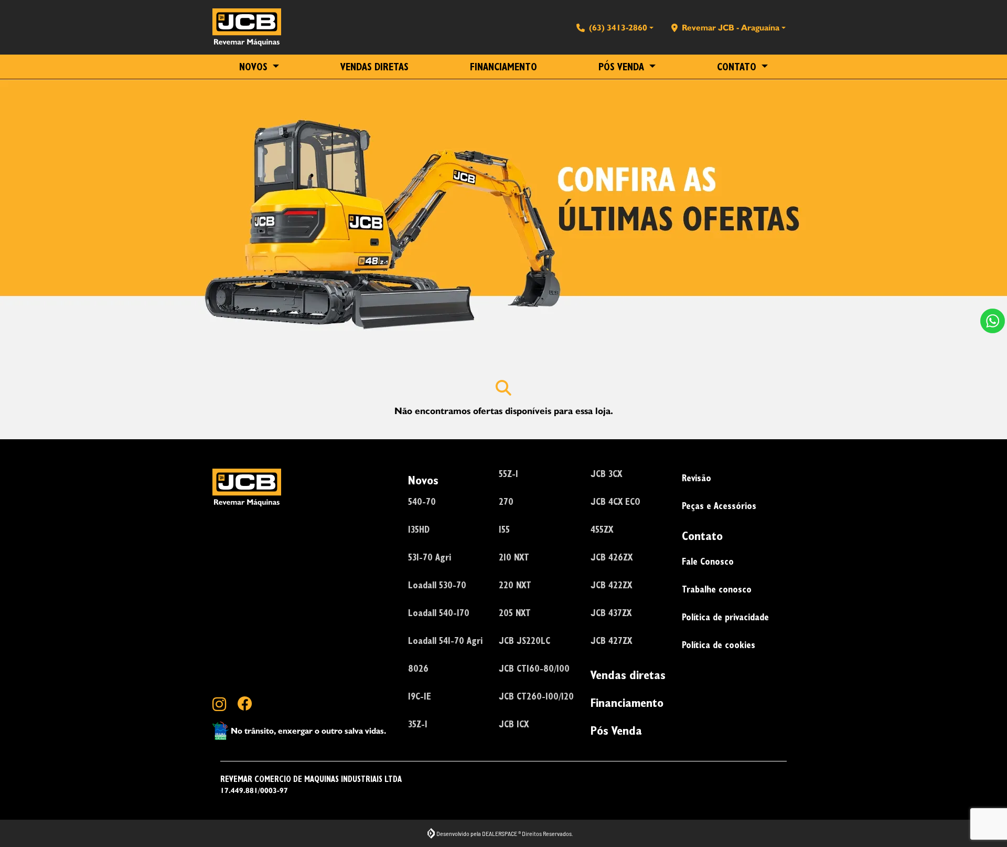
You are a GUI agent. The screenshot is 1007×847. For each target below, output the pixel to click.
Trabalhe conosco (717, 589)
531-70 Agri (429, 557)
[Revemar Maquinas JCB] (246, 27)
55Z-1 (508, 473)
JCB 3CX (606, 473)
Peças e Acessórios (719, 505)
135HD (419, 529)
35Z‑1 (417, 723)
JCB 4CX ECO (615, 501)
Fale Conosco (708, 561)
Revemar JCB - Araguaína (730, 28)
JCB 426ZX (612, 557)
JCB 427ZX (611, 640)
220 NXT (515, 584)
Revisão (696, 477)
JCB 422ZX (611, 584)
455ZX (602, 529)
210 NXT (514, 557)
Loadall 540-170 (438, 612)
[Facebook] (250, 704)
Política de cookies (718, 644)
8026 (418, 668)
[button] (992, 320)
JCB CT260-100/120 (536, 696)
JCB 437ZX (611, 612)
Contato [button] (738, 66)
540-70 (422, 501)
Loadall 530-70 (437, 584)
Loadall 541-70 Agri (445, 640)
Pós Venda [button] (622, 66)
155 (504, 529)
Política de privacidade (725, 616)
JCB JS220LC (524, 640)
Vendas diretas (374, 66)
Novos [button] (254, 66)
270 (506, 501)
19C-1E (419, 696)
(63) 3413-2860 (618, 28)
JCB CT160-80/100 (534, 668)
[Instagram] (225, 704)
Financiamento (503, 66)
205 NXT (515, 612)
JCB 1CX (514, 723)
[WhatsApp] (992, 320)
